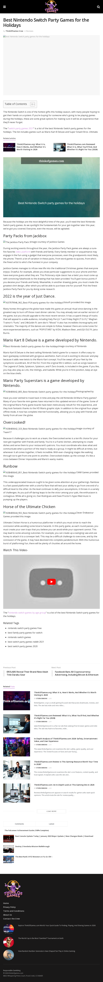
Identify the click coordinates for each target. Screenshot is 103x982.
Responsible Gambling (11, 970)
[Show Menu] (4, 6)
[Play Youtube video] (51, 582)
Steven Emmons (41, 698)
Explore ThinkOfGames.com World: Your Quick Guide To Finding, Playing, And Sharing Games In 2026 (56, 925)
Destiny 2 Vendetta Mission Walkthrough (32, 846)
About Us (7, 915)
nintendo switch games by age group (27, 612)
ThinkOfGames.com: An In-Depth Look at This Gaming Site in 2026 (64, 785)
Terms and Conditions (13, 911)
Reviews (29, 31)
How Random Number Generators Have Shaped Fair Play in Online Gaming (46, 951)
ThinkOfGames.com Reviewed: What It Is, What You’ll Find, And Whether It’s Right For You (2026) (82, 147)
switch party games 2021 (21, 128)
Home (6, 903)
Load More (51, 811)
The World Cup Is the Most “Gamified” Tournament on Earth (40, 938)
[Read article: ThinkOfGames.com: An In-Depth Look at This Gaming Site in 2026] (16, 793)
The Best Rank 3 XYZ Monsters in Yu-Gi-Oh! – (34, 856)
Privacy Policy (9, 907)
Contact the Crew (11, 918)
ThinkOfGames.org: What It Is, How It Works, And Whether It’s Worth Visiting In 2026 (31, 147)
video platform (23, 251)
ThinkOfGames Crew (14, 31)
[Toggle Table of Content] (31, 104)
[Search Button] (98, 6)
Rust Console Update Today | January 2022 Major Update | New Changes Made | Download (54, 836)
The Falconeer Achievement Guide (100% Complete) (27, 830)
